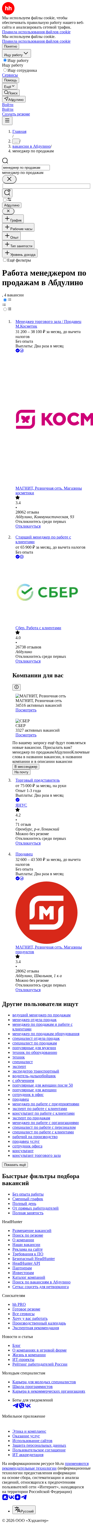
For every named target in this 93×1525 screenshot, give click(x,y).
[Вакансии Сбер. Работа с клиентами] (52, 593)
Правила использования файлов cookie (36, 41)
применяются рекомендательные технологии (45, 1465)
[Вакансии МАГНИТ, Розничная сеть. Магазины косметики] (52, 420)
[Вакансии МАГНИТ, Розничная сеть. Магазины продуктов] (52, 913)
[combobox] (26, 167)
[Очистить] (9, 179)
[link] (11, 92)
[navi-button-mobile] (7, 120)
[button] (7, 104)
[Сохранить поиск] (7, 193)
